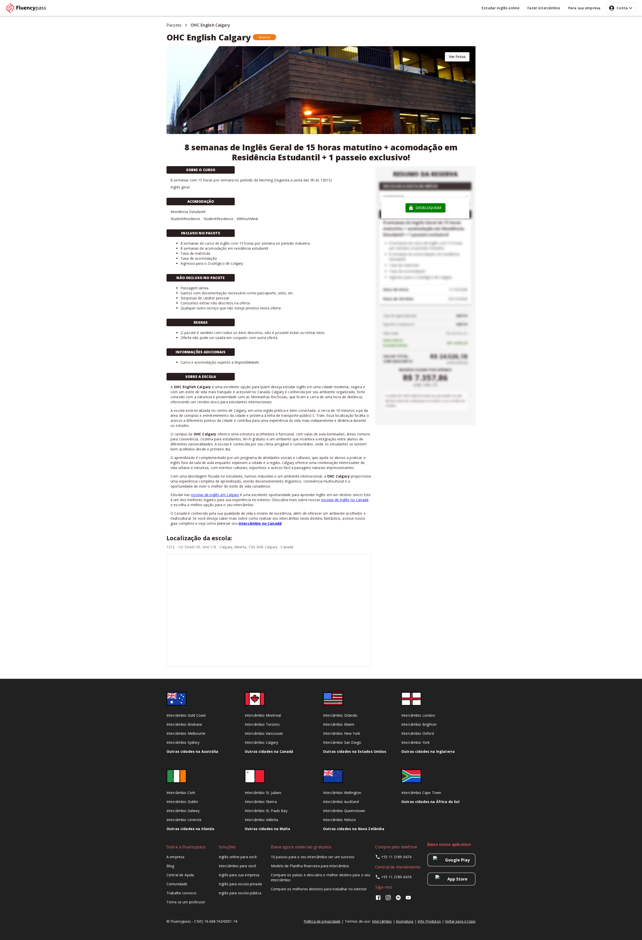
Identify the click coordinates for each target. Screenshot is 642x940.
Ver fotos (457, 56)
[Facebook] (379, 899)
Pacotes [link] (174, 25)
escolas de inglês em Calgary (215, 494)
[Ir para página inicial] (28, 8)
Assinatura (405, 921)
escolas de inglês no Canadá (344, 499)
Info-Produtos (429, 921)
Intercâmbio (382, 921)
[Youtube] (408, 899)
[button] (264, 37)
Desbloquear (428, 207)
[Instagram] (388, 899)
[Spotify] (398, 899)
